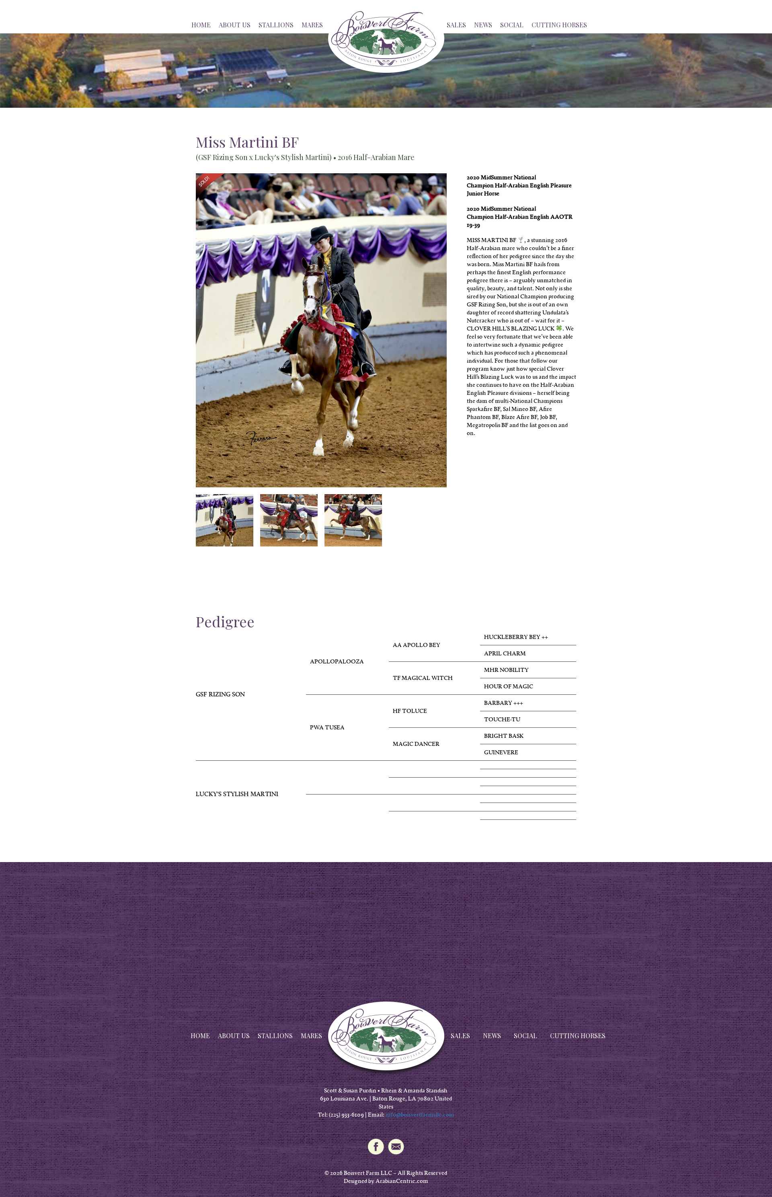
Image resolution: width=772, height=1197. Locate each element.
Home (201, 25)
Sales (456, 25)
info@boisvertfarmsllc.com (420, 1114)
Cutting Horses (559, 25)
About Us (234, 25)
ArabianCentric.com (402, 1181)
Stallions (276, 25)
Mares (312, 25)
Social (512, 25)
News (483, 25)
